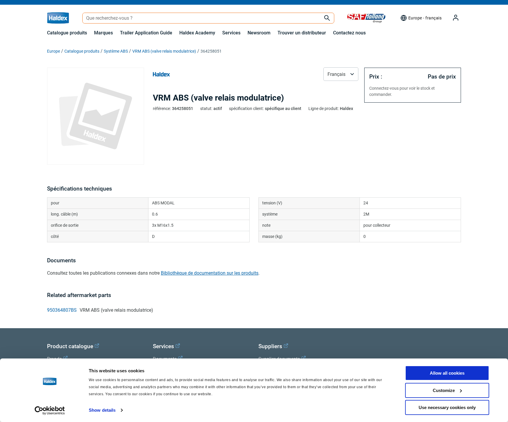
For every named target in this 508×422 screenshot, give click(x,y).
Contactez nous (349, 33)
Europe (53, 51)
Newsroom (259, 33)
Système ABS (116, 51)
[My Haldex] (452, 18)
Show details (102, 410)
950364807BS (62, 310)
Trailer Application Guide (146, 33)
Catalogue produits (67, 33)
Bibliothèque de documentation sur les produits (209, 273)
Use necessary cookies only (447, 407)
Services (231, 33)
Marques (103, 33)
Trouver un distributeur (302, 33)
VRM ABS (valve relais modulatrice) (164, 51)
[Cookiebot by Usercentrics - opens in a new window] (50, 410)
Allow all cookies (447, 373)
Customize (444, 390)
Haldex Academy (197, 33)
